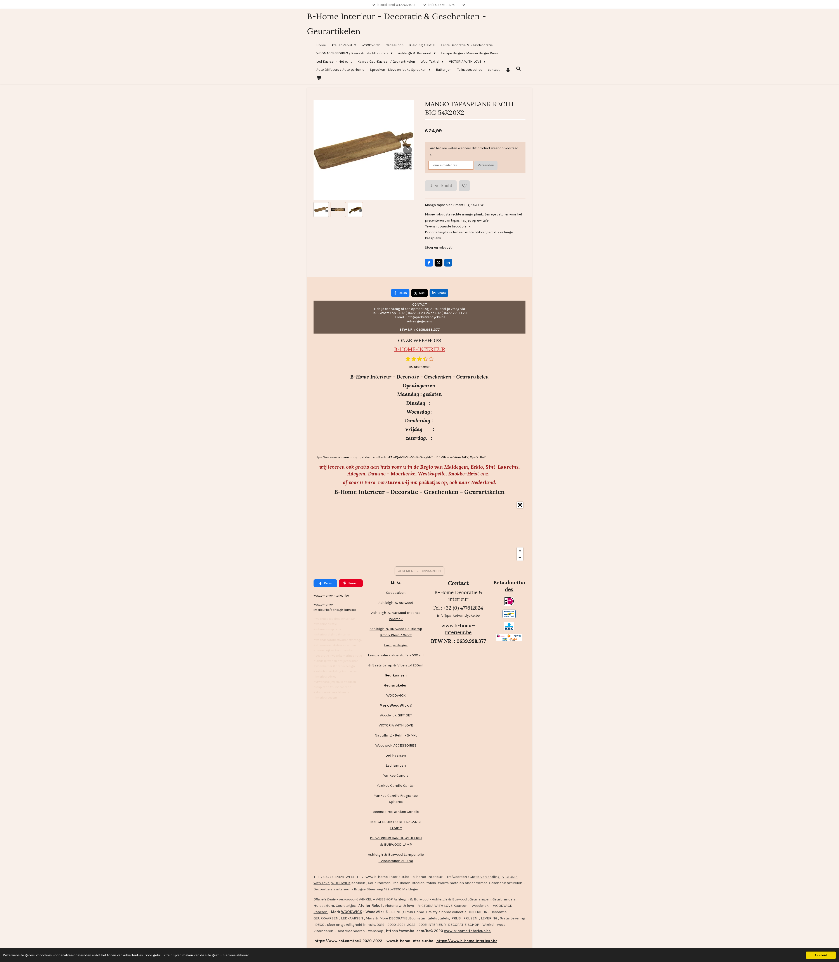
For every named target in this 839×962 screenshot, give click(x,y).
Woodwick (480, 905)
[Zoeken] (518, 68)
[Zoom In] (520, 550)
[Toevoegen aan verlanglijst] (464, 185)
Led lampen (396, 765)
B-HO (401, 349)
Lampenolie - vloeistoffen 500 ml (396, 655)
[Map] (419, 531)
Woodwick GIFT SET (396, 715)
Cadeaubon (396, 592)
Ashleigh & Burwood (395, 602)
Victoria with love (400, 905)
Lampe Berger (395, 645)
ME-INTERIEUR (426, 349)
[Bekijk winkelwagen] (319, 78)
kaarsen (321, 912)
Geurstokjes (346, 905)
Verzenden (486, 165)
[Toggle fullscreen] (520, 505)
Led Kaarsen (395, 755)
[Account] (508, 69)
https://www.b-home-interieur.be (466, 941)
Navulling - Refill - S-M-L (396, 735)
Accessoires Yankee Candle (396, 811)
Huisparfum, (324, 905)
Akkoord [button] (821, 955)
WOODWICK (396, 695)
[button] (321, 209)
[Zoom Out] (520, 557)
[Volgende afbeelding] (407, 150)
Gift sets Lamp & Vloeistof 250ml (395, 665)
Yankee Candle (396, 775)
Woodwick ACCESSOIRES (395, 745)
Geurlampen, (481, 899)
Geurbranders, (504, 899)
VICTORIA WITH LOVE (396, 725)
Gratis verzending (485, 876)
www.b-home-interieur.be (458, 628)
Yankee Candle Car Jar (396, 785)
